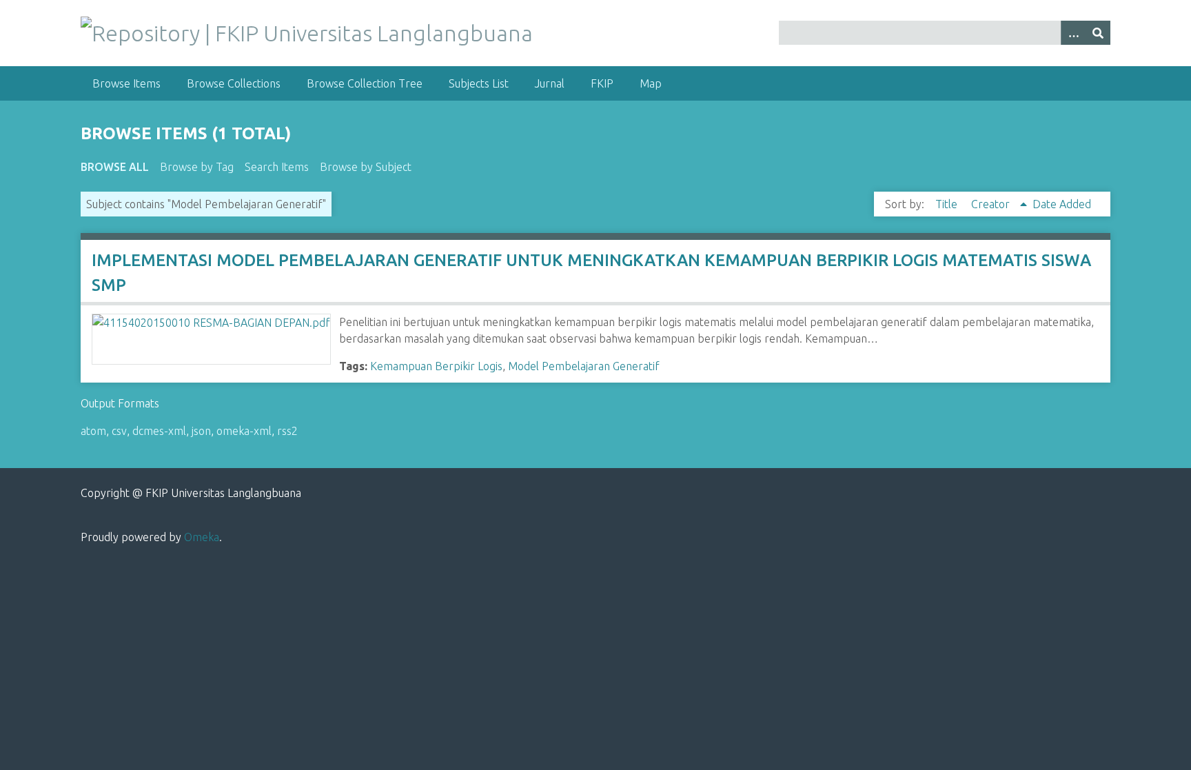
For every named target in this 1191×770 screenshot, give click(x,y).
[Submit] (1098, 33)
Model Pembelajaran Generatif (584, 366)
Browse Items (126, 83)
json (201, 431)
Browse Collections (234, 83)
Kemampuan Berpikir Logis (436, 366)
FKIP (602, 83)
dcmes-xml (159, 431)
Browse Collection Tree (365, 83)
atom (93, 431)
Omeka (201, 537)
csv (119, 431)
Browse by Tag (197, 167)
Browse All (115, 167)
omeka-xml (244, 431)
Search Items (277, 167)
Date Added (1061, 204)
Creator (991, 204)
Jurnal (549, 83)
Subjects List (479, 83)
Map (651, 83)
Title (947, 204)
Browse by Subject (365, 167)
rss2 (287, 431)
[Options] (1073, 33)
